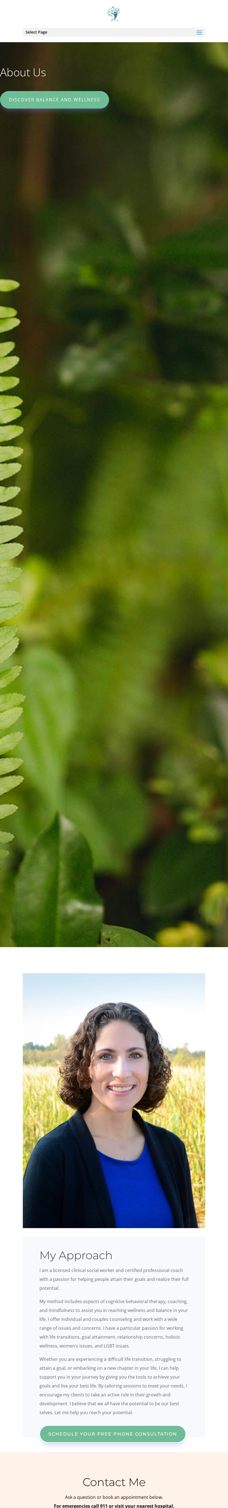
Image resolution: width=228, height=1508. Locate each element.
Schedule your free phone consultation (112, 1434)
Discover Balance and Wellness (54, 100)
